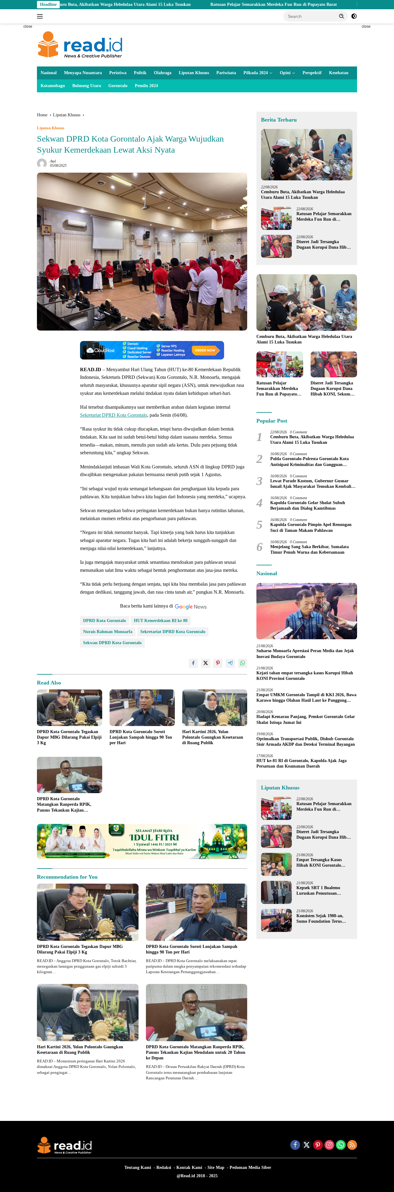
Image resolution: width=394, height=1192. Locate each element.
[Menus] (41, 16)
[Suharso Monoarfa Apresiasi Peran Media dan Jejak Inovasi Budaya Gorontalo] (306, 611)
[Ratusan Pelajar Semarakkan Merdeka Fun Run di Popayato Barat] (276, 218)
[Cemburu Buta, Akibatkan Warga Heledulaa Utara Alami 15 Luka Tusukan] (306, 154)
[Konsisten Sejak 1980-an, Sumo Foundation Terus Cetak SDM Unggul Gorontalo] (276, 920)
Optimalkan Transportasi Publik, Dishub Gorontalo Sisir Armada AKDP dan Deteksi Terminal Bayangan (305, 741)
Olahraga (162, 72)
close (27, 26)
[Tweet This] (205, 663)
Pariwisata (226, 72)
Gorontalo (117, 85)
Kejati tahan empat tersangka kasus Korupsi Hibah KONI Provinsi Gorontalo (304, 676)
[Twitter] (307, 1145)
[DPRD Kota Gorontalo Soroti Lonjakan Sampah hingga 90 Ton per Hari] (142, 707)
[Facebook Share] (193, 663)
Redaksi (163, 1167)
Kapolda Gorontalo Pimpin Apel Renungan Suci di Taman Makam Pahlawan (311, 528)
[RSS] (352, 1145)
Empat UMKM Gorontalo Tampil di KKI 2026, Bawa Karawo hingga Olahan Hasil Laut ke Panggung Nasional (306, 697)
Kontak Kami (189, 1167)
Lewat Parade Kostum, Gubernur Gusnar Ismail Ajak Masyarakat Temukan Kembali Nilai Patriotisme (310, 484)
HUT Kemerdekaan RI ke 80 (160, 620)
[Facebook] (295, 1145)
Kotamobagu (53, 85)
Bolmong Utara (86, 85)
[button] (342, 16)
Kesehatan (338, 72)
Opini (285, 72)
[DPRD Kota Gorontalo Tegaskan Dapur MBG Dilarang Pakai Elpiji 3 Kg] (69, 707)
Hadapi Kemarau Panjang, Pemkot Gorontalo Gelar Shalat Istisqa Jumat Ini (305, 720)
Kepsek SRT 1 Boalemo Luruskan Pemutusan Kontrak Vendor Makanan (321, 890)
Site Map (215, 1167)
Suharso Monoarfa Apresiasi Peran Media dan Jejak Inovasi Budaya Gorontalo (305, 654)
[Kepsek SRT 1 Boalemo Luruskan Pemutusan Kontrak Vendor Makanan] (276, 892)
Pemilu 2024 (146, 85)
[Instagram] (329, 1145)
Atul (53, 161)
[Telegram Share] (230, 663)
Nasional (49, 72)
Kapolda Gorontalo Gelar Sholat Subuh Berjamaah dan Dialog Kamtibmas (307, 505)
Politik (140, 72)
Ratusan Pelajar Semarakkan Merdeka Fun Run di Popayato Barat (222, 4)
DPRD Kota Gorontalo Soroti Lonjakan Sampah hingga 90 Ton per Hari (141, 737)
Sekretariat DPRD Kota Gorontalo (113, 415)
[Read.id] (80, 44)
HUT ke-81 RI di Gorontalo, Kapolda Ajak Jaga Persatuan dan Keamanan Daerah (301, 763)
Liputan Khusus (194, 72)
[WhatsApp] (341, 1145)
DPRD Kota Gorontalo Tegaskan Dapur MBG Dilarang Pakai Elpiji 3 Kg (69, 737)
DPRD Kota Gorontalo (104, 620)
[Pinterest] (318, 1145)
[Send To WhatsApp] (242, 663)
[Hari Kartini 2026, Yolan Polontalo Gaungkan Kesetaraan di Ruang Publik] (214, 707)
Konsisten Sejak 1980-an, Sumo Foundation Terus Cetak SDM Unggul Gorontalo (320, 918)
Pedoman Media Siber (250, 1167)
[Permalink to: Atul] (42, 163)
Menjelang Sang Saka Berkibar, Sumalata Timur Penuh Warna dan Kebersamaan (309, 549)
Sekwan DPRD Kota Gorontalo (112, 642)
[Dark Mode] (354, 16)
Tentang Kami (137, 1167)
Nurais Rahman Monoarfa (107, 631)
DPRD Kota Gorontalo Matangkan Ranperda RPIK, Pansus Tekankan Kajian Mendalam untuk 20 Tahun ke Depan (65, 805)
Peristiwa (118, 72)
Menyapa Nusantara (83, 72)
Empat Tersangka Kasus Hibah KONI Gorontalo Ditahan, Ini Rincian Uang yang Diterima (321, 862)
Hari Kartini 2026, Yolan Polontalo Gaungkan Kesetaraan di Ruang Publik (212, 737)
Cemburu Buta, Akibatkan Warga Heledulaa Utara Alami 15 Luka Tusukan (303, 195)
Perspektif (312, 72)
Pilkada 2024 (255, 72)
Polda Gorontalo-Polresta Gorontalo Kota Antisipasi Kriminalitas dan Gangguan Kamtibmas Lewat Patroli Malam (309, 462)
